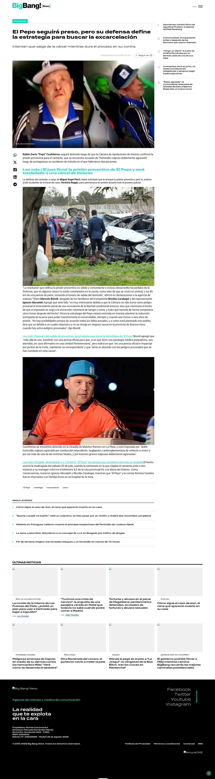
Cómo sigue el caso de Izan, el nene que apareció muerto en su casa (59, 507)
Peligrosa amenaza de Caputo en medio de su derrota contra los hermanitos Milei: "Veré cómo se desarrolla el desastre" (34, 663)
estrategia (39, 487)
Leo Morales (23, 616)
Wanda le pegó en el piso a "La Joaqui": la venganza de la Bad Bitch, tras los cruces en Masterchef (131, 663)
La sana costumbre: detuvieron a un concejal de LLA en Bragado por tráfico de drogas (70, 533)
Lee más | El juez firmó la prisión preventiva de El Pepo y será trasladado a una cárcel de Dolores (83, 171)
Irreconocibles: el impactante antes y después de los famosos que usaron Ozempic (179, 40)
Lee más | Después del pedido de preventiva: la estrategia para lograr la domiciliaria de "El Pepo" (78, 336)
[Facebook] (15, 169)
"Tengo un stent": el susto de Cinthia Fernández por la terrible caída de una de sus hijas (179, 54)
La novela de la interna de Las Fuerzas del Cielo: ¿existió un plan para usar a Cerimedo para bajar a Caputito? (34, 607)
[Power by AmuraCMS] (193, 752)
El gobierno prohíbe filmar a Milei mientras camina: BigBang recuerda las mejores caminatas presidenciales (179, 663)
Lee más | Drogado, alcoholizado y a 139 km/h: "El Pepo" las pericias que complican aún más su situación (83, 462)
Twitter (182, 694)
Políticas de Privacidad (137, 743)
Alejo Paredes (72, 615)
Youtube (181, 699)
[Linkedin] (15, 177)
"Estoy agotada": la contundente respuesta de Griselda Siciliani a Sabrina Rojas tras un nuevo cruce (177, 86)
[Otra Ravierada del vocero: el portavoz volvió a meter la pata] (83, 637)
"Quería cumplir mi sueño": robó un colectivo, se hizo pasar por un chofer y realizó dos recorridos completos (83, 515)
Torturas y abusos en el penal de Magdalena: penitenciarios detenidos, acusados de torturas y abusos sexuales (130, 603)
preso (65, 487)
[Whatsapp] (15, 155)
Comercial (189, 743)
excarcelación (53, 487)
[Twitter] (15, 162)
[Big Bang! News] (31, 6)
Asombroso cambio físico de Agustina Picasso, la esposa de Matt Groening (179, 27)
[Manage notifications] (209, 773)
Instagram (178, 704)
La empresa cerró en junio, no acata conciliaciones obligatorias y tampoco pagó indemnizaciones (179, 70)
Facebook (179, 689)
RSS (200, 743)
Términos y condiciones (167, 743)
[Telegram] (15, 184)
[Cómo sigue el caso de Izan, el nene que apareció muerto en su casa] (180, 582)
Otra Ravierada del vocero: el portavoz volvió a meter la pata (83, 660)
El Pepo (27, 487)
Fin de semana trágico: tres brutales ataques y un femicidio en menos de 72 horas (68, 541)
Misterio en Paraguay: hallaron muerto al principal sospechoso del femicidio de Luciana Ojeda (75, 524)
